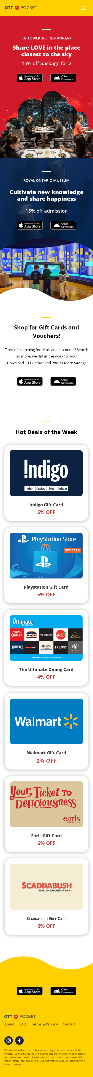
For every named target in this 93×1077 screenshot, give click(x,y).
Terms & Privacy (44, 1025)
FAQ (22, 1025)
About (9, 1025)
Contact (69, 1025)
